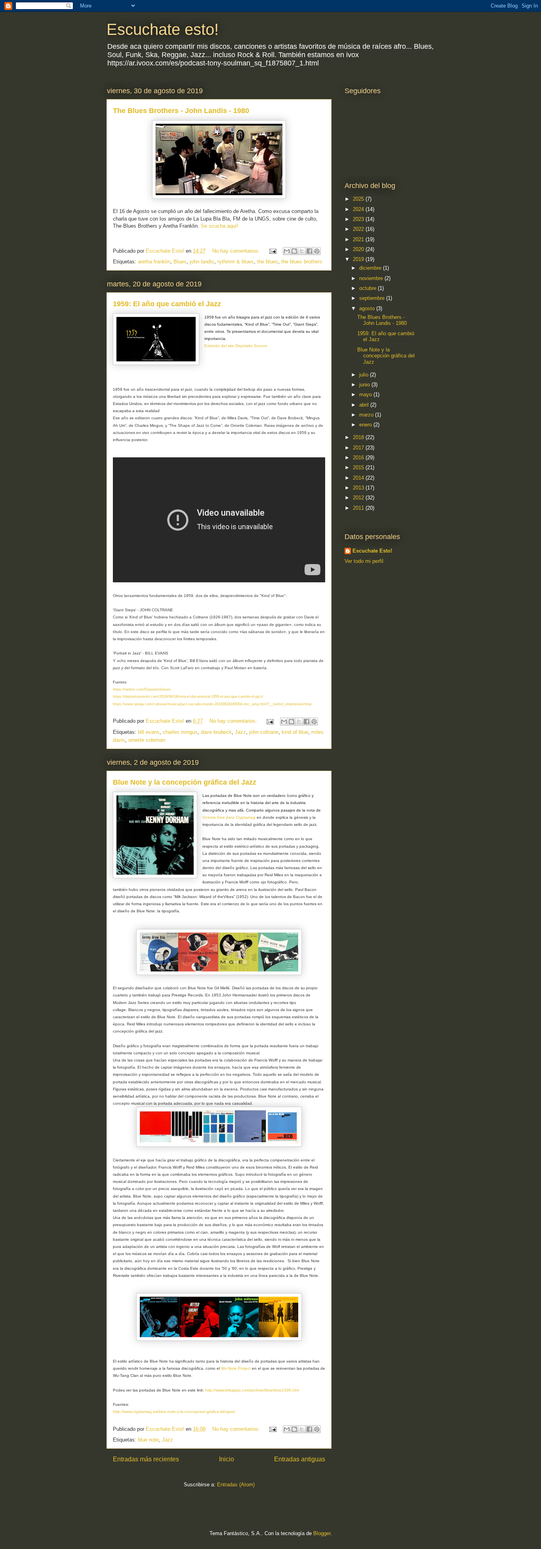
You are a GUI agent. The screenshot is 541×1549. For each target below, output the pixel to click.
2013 (359, 488)
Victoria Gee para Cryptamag (228, 817)
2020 (359, 249)
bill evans (149, 732)
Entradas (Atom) (236, 1485)
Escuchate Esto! (372, 551)
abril (364, 405)
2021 (359, 239)
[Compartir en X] (302, 251)
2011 (359, 508)
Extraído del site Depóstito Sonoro (236, 346)
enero (366, 425)
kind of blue (295, 732)
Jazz (240, 732)
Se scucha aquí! (220, 226)
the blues (267, 262)
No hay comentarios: (236, 251)
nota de (314, 810)
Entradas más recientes (146, 1459)
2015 (359, 467)
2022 (359, 229)
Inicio (226, 1459)
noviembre (372, 278)
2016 (359, 458)
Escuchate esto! (163, 29)
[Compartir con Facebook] (309, 251)
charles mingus (180, 732)
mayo (366, 394)
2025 (359, 199)
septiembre (372, 298)
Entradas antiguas (299, 1459)
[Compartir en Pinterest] (317, 251)
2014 (359, 478)
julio (364, 375)
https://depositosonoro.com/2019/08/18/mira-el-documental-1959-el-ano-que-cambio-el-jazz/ (188, 697)
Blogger (321, 1533)
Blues (180, 262)
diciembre (371, 268)
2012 (359, 498)
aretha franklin (154, 262)
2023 (359, 219)
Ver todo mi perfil (364, 561)
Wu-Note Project (236, 1368)
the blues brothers (301, 262)
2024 (359, 209)
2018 (359, 437)
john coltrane (263, 732)
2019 (359, 259)
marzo (367, 415)
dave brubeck (216, 732)
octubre (368, 288)
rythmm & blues (235, 262)
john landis (202, 262)
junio (365, 385)
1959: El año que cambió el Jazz (167, 304)
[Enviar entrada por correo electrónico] (272, 251)
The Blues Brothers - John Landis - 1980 (181, 111)
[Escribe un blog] (294, 251)
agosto (367, 308)
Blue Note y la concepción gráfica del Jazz (184, 782)
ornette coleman (146, 740)
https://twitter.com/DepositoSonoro (142, 689)
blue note (148, 1440)
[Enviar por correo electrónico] (287, 251)
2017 (359, 448)
